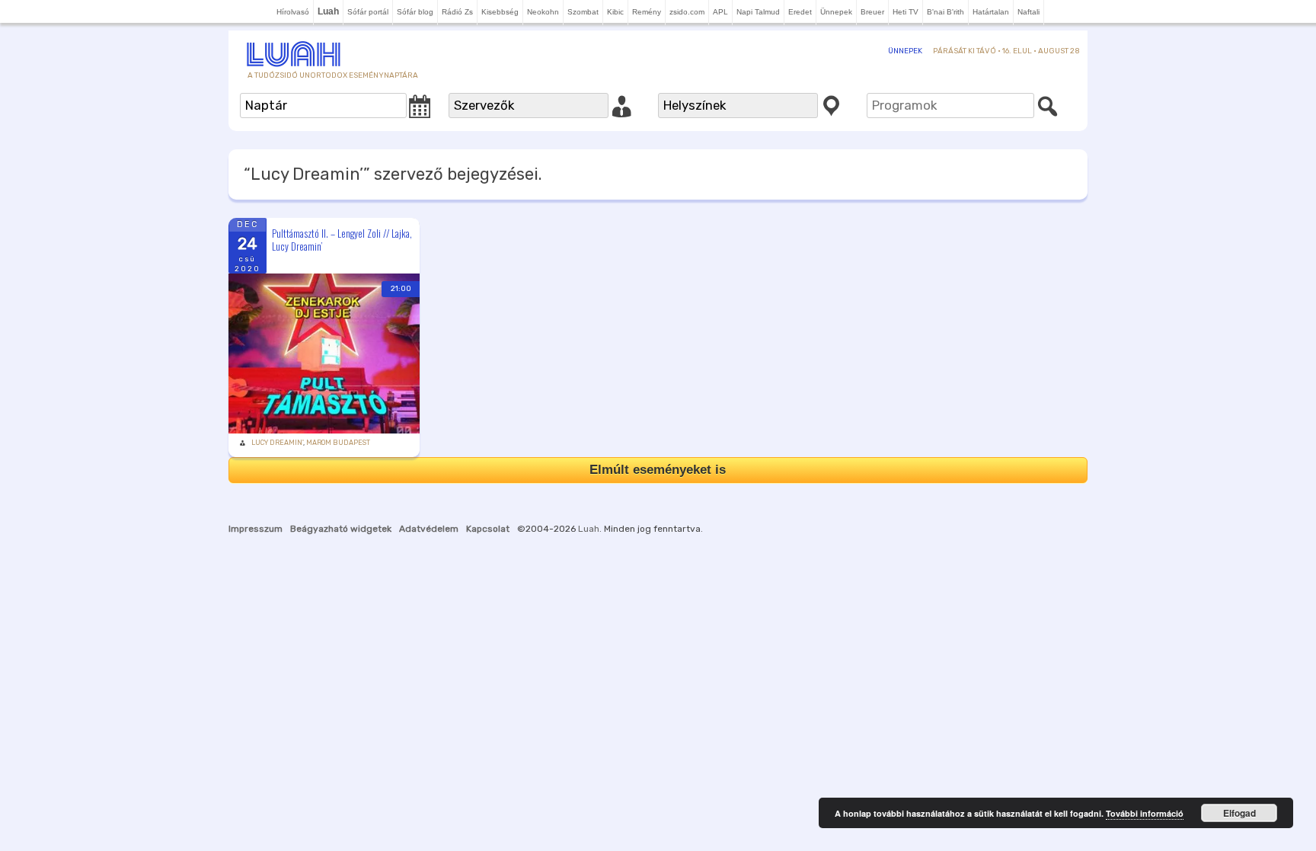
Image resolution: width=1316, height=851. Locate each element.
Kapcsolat (487, 528)
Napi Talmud (758, 12)
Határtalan (991, 12)
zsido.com (686, 12)
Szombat (583, 12)
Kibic (615, 12)
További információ (1144, 813)
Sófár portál (367, 12)
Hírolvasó (292, 12)
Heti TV (905, 12)
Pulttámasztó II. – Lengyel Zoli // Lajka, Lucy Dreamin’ (342, 240)
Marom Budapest (338, 442)
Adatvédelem (428, 528)
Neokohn (543, 12)
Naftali (1028, 12)
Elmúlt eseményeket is (657, 469)
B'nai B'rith (945, 12)
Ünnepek (836, 12)
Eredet (800, 12)
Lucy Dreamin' (277, 442)
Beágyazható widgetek (340, 528)
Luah (588, 528)
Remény (646, 12)
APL (720, 12)
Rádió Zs (457, 12)
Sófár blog (415, 12)
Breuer (872, 12)
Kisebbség (500, 12)
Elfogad (1239, 813)
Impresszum (255, 528)
